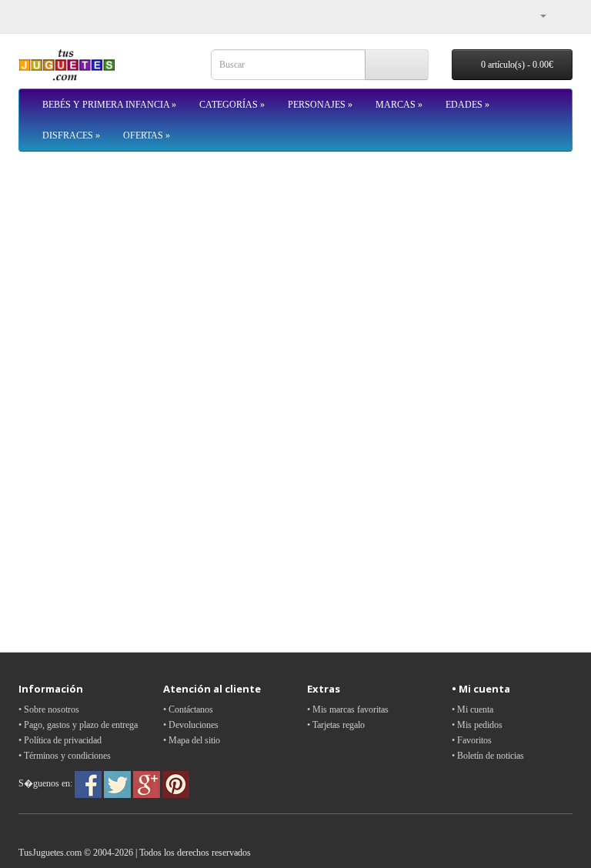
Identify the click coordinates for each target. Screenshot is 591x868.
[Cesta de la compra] (560, 15)
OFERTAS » (146, 135)
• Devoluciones (191, 724)
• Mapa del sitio (191, 740)
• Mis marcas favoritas (348, 709)
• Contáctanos (188, 709)
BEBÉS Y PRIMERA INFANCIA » (109, 104)
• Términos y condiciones (64, 755)
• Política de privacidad (60, 740)
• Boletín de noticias (488, 755)
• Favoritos (472, 740)
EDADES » (467, 104)
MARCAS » (399, 104)
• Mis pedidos (477, 724)
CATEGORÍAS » (232, 104)
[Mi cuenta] (537, 15)
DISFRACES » (71, 135)
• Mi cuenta (472, 709)
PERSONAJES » (320, 104)
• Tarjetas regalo (336, 724)
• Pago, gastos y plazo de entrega (78, 724)
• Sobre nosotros (48, 709)
